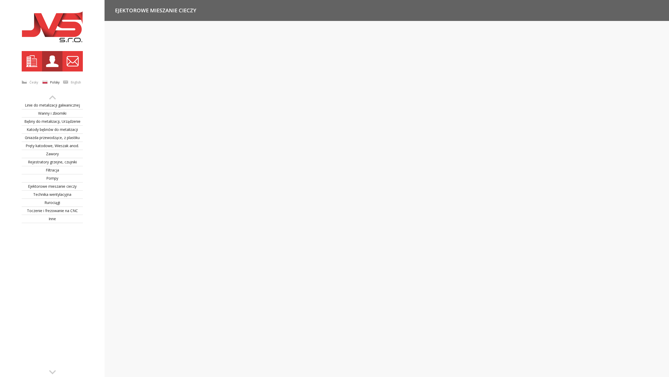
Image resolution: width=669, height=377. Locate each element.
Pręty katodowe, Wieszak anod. (52, 145)
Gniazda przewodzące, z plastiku (52, 137)
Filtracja (52, 170)
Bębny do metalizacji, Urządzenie (52, 121)
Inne (52, 218)
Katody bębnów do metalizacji (52, 129)
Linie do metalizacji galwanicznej (52, 105)
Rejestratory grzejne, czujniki (52, 161)
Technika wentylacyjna (52, 194)
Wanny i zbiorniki (52, 113)
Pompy (52, 178)
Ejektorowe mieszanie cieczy (52, 186)
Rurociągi (52, 202)
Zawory (52, 153)
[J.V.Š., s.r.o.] (52, 26)
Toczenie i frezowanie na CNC (52, 210)
